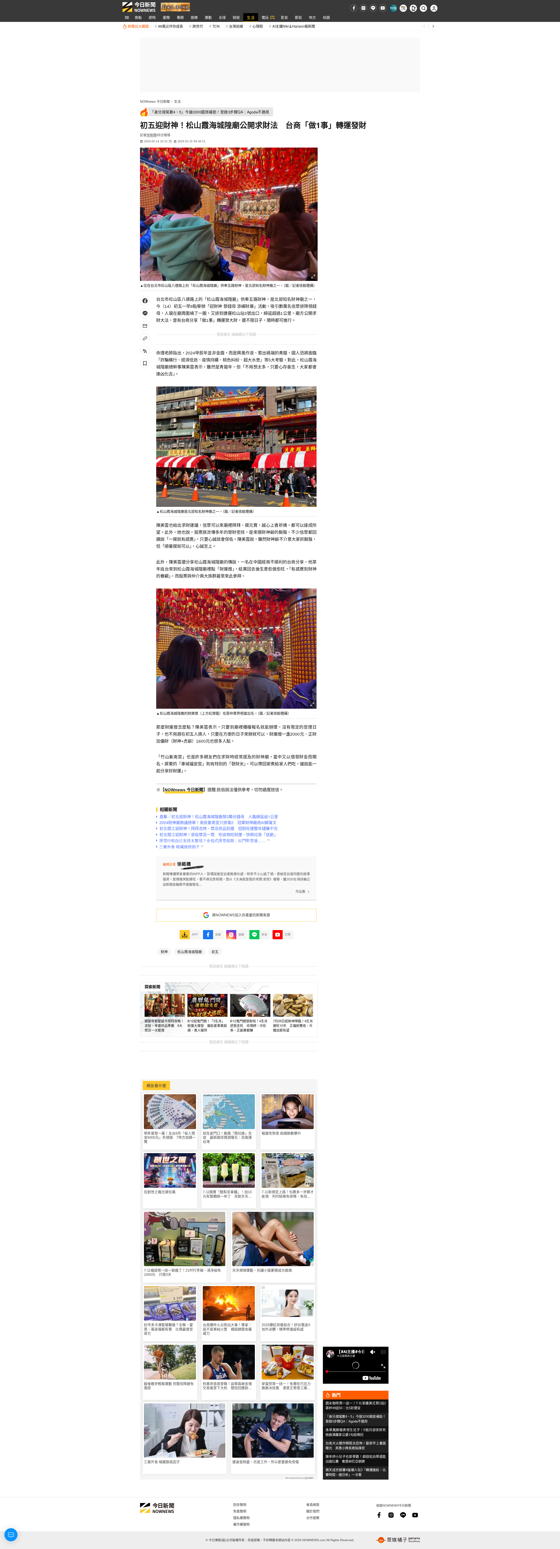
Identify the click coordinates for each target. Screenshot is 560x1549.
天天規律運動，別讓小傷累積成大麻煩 (262, 1270)
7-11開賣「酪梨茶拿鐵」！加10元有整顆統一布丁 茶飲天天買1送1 (228, 1194)
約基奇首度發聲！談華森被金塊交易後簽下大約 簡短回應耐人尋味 (227, 1386)
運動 (208, 17)
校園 (326, 17)
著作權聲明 (241, 1524)
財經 (236, 17)
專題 (180, 17)
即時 (152, 17)
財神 (164, 951)
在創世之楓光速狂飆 (159, 1192)
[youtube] (382, 8)
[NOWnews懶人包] (403, 8)
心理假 (257, 26)
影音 (284, 17)
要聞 (166, 17)
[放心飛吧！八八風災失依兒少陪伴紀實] (175, 7)
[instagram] (363, 8)
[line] (373, 8)
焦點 (138, 17)
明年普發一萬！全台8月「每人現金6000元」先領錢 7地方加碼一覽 (170, 1137)
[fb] (353, 8)
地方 (312, 17)
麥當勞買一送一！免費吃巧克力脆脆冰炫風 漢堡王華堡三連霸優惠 (286, 1386)
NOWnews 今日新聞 (155, 101)
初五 (215, 951)
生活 (251, 17)
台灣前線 (236, 26)
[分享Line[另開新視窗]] (145, 313)
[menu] (126, 17)
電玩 (265, 17)
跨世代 (197, 26)
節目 (298, 17)
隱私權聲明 (241, 1517)
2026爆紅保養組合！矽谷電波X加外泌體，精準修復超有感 (286, 1327)
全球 (222, 17)
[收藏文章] (145, 363)
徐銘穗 (151, 135)
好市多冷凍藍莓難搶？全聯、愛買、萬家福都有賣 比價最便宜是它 (168, 1329)
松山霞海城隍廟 (189, 951)
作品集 (300, 891)
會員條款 (312, 1504)
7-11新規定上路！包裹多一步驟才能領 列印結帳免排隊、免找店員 (288, 1194)
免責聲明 (239, 1511)
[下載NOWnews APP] (413, 8)
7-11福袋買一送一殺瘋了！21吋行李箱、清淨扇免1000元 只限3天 (182, 1272)
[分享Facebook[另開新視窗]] (145, 301)
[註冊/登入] (434, 8)
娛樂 (194, 17)
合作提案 (312, 1517)
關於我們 (312, 1511)
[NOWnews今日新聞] (138, 7)
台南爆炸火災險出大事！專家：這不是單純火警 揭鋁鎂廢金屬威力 (227, 1329)
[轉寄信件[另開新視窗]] (145, 326)
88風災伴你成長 (170, 26)
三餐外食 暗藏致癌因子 (162, 1462)
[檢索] (423, 8)
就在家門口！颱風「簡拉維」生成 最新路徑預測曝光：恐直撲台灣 (227, 1137)
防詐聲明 (239, 1504)
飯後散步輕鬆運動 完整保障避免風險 (169, 1386)
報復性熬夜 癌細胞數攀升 (281, 1133)
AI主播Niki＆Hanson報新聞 (293, 26)
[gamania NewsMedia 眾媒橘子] (398, 1540)
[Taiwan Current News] (393, 8)
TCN (216, 26)
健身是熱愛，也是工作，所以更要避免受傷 (265, 1462)
